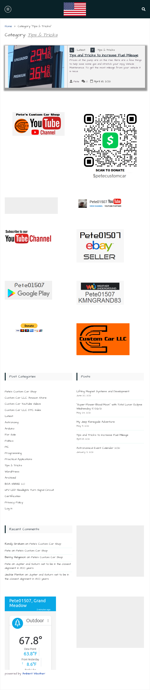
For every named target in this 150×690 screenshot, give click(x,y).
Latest (78, 50)
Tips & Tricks (103, 50)
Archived (10, 478)
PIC (7, 447)
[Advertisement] (31, 205)
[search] (141, 9)
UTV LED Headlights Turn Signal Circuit (29, 490)
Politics (9, 441)
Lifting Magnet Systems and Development (102, 391)
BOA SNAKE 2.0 (15, 484)
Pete (76, 81)
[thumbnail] (36, 66)
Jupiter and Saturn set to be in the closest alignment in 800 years (37, 577)
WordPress (12, 472)
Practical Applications (18, 459)
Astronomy (12, 422)
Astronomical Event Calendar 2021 (98, 448)
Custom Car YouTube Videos (23, 404)
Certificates (12, 496)
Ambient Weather (33, 673)
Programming (13, 453)
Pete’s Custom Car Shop (20, 391)
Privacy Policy (14, 502)
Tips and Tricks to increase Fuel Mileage (104, 55)
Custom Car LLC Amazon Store (25, 398)
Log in (8, 508)
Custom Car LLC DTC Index (23, 410)
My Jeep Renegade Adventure (95, 422)
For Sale (10, 435)
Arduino (9, 428)
